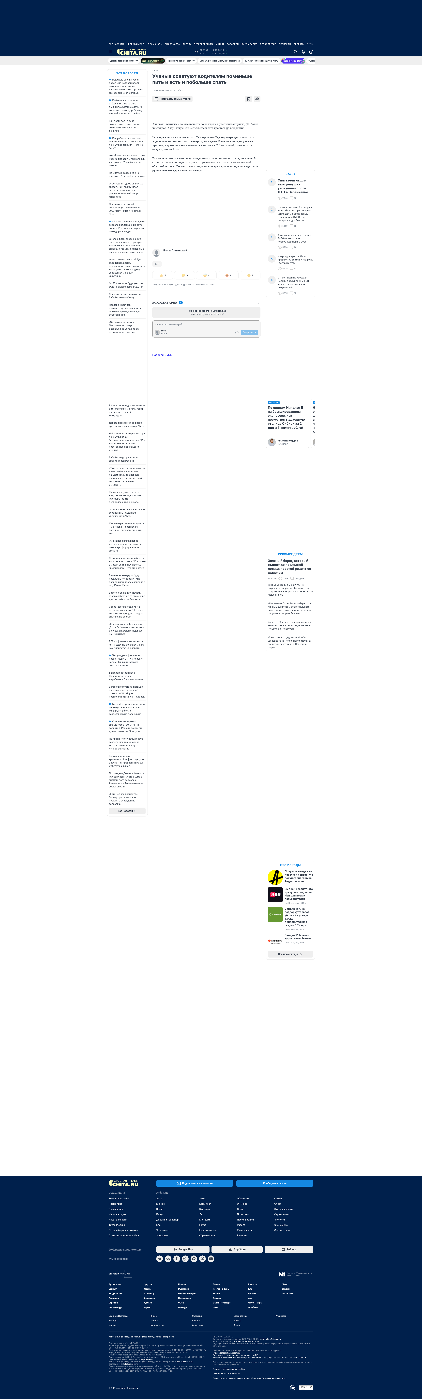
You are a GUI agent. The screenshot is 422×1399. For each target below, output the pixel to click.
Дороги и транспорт (168, 1219)
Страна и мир (282, 1214)
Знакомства (172, 44)
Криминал (205, 1203)
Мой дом (204, 1219)
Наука (202, 1224)
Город (159, 1214)
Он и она (242, 1203)
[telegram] (159, 1258)
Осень (240, 1209)
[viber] (185, 1258)
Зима (202, 1198)
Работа (241, 1224)
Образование (207, 1235)
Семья (278, 1198)
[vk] (168, 1258)
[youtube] (211, 1258)
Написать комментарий (176, 98)
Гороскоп (233, 44)
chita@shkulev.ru (145, 1359)
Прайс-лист (115, 1203)
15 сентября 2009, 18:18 (163, 90)
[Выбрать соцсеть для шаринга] (257, 99)
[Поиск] (295, 51)
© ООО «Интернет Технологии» (124, 1388)
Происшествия (246, 1219)
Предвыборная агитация (123, 1230)
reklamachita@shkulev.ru (270, 1339)
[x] (202, 1258)
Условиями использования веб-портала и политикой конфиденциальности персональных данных (259, 1357)
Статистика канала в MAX (124, 1235)
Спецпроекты (282, 1230)
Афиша (220, 44)
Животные (162, 1230)
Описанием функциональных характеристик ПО (235, 1355)
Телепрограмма (203, 44)
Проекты (299, 44)
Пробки (311, 44)
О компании (116, 1209)
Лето (202, 1214)
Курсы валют (249, 44)
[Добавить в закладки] (248, 99)
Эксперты (285, 44)
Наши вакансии (118, 1219)
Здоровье (162, 1235)
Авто (159, 1198)
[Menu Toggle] (111, 51)
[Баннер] (153, 61)
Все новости (116, 44)
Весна (159, 1209)
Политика (243, 1214)
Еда (158, 1224)
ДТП (157, 264)
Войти (164, 334)
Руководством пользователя (227, 1353)
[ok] (176, 1258)
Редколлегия (268, 44)
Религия (242, 1235)
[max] (194, 1258)
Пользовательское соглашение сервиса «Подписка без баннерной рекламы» (249, 1378)
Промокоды (155, 44)
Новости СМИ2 (162, 355)
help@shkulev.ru (130, 1364)
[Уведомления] (303, 51)
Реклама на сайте (119, 1198)
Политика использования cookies (229, 1369)
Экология (280, 1219)
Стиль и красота (283, 1209)
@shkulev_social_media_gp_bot (246, 1341)
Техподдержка (117, 1224)
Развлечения (244, 1230)
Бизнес (160, 1203)
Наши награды (117, 1214)
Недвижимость (136, 44)
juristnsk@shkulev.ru (184, 1362)
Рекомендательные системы (226, 1374)
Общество (243, 1198)
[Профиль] (311, 51)
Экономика (281, 1224)
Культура (204, 1209)
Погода (187, 44)
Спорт (277, 1203)
